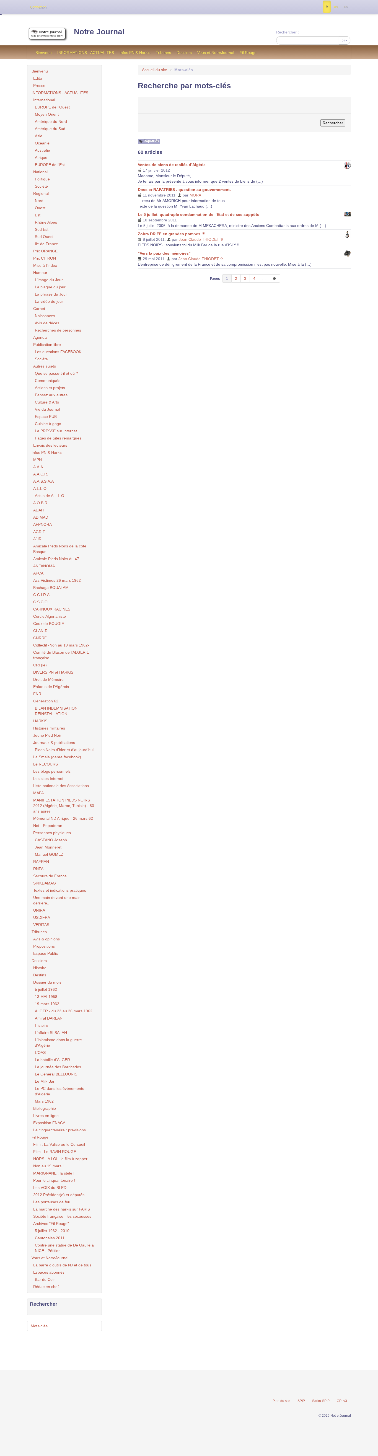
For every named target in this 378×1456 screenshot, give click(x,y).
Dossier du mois (47, 982)
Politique (42, 179)
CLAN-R (40, 631)
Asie (38, 136)
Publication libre (47, 344)
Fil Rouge (248, 52)
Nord (39, 200)
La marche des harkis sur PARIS (61, 1209)
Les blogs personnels (52, 771)
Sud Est (41, 229)
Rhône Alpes (46, 222)
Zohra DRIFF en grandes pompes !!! (172, 234)
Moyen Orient (47, 114)
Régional (41, 193)
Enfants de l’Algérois (51, 686)
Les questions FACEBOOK (58, 352)
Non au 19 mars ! (48, 1166)
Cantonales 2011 (49, 1238)
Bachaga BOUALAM (51, 587)
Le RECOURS (45, 764)
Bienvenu (43, 52)
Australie (42, 150)
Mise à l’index (45, 265)
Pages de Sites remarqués (58, 438)
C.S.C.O (40, 602)
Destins (39, 975)
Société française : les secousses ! (63, 1216)
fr (326, 7)
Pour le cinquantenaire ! (54, 1180)
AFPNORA (42, 524)
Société (41, 186)
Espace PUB (46, 416)
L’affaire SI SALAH (51, 1032)
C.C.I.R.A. (42, 595)
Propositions (44, 946)
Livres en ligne (46, 1115)
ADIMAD (40, 517)
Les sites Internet (48, 778)
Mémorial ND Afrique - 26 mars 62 (63, 818)
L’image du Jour (49, 280)
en (346, 7)
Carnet (39, 308)
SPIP (301, 1401)
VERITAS (41, 924)
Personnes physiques (52, 833)
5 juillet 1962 (46, 989)
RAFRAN (41, 861)
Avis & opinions (46, 939)
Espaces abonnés (48, 1272)
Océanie (42, 143)
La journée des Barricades (58, 1067)
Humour (40, 272)
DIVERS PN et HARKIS (53, 672)
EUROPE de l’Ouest (52, 107)
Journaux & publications (54, 742)
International (44, 100)
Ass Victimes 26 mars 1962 (57, 580)
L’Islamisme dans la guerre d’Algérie (58, 1043)
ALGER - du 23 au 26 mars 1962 (63, 1011)
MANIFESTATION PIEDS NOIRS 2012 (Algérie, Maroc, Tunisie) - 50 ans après (63, 805)
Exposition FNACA (49, 1123)
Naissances (45, 316)
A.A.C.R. (40, 474)
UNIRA (39, 910)
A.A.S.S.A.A (43, 481)
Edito (37, 78)
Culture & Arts (47, 402)
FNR (37, 694)
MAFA (38, 793)
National (40, 172)
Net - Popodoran (47, 825)
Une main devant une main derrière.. (57, 900)
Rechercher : (287, 32)
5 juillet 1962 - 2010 (52, 1231)
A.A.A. (38, 467)
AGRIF (39, 531)
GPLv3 (342, 1401)
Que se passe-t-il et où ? (56, 373)
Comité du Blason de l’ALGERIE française (61, 655)
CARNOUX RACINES (51, 609)
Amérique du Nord (51, 121)
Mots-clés (39, 1326)
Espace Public (45, 953)
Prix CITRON (44, 258)
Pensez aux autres (51, 395)
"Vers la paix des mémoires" (164, 253)
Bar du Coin (45, 1279)
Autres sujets (44, 366)
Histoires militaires (49, 728)
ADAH (38, 510)
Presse (39, 85)
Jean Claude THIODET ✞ (201, 239)
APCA (38, 573)
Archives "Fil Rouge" (51, 1223)
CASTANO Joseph (51, 840)
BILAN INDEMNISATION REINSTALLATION (56, 711)
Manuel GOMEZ (49, 854)
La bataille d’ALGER (52, 1059)
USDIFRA (41, 917)
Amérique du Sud (50, 128)
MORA (195, 195)
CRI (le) (40, 665)
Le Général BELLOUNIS (56, 1074)
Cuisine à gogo (48, 423)
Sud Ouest (44, 236)
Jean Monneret (48, 847)
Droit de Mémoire (48, 679)
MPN (37, 459)
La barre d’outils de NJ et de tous (62, 1265)
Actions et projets (50, 388)
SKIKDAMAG (44, 883)
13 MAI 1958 (46, 996)
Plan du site (281, 1401)
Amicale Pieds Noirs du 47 (56, 559)
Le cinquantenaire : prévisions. (60, 1130)
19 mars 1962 (47, 1004)
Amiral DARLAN (49, 1018)
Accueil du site (154, 70)
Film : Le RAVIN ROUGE (54, 1151)
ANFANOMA (44, 566)
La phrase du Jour (51, 294)
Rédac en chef (46, 1286)
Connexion (38, 7)
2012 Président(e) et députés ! (60, 1195)
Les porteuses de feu (51, 1202)
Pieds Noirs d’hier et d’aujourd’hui (64, 750)
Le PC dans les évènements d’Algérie (59, 1091)
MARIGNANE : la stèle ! (53, 1173)
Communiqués (47, 380)
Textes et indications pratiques (59, 890)
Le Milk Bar (45, 1081)
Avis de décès (47, 323)
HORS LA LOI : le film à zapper (60, 1159)
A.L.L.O (39, 488)
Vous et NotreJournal (215, 52)
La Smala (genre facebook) (57, 757)
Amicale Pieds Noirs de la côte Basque (59, 549)
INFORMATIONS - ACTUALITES (85, 52)
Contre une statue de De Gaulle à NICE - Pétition (64, 1248)
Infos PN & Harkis (135, 52)
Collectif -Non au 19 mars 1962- (61, 645)
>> (344, 40)
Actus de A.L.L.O (49, 495)
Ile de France (46, 244)
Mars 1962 (44, 1101)
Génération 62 (45, 701)
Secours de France (50, 876)
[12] (274, 278)
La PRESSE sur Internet (56, 431)
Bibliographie (44, 1108)
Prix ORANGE (45, 251)
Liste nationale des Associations (61, 785)
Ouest (40, 208)
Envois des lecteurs (50, 445)
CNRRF (40, 638)
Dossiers (184, 52)
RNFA (38, 869)
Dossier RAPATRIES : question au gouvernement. (184, 189)
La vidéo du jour (49, 301)
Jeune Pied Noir (47, 735)
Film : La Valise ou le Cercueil (59, 1144)
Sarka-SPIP (321, 1401)
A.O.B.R (40, 503)
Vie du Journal (47, 409)
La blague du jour (50, 287)
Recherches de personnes (58, 330)
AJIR (37, 539)
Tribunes (163, 52)
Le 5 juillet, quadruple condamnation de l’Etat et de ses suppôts (198, 214)
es (336, 7)
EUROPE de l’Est (50, 164)
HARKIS (40, 721)
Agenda (40, 337)
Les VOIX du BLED (49, 1187)
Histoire (39, 968)
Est (37, 215)
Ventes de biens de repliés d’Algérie (172, 164)
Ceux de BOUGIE (48, 623)
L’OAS (40, 1052)
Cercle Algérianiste (49, 616)
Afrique (41, 157)
